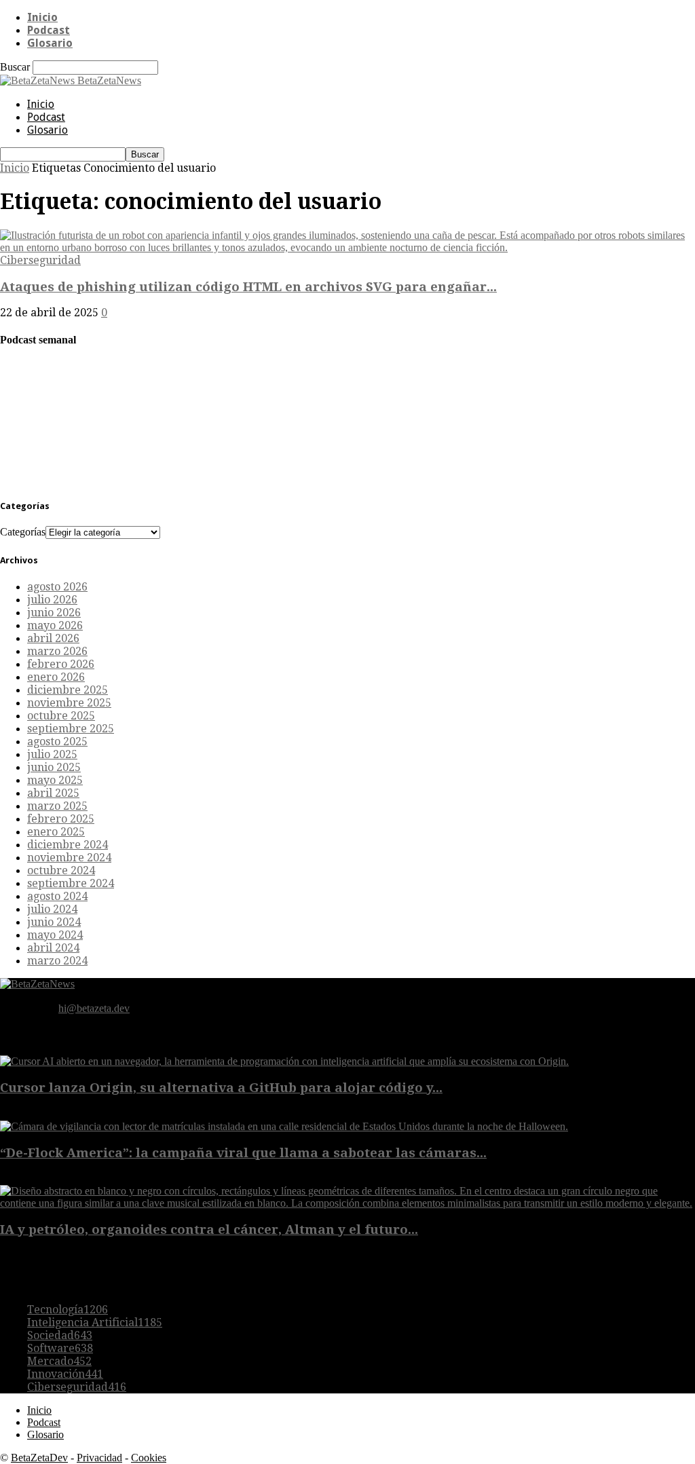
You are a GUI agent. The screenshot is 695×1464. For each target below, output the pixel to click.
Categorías (22, 532)
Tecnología (67, 1309)
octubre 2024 (61, 870)
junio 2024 (54, 922)
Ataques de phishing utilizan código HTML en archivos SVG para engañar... (248, 287)
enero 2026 (56, 677)
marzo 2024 (57, 960)
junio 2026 (54, 612)
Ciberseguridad (40, 260)
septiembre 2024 (70, 883)
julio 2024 (52, 909)
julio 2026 (52, 599)
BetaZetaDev (39, 1457)
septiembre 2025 (70, 728)
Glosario (50, 43)
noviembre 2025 (69, 702)
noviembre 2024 (69, 857)
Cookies (148, 1457)
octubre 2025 (61, 715)
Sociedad (59, 1335)
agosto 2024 (57, 896)
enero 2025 (56, 831)
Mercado (59, 1361)
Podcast (48, 30)
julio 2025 (52, 754)
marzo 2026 (57, 651)
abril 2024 (53, 947)
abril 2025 (53, 793)
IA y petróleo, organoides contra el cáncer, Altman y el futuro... (209, 1229)
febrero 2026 (60, 664)
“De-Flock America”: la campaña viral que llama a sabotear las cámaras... (243, 1153)
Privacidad (99, 1457)
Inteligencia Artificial (94, 1322)
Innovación (65, 1374)
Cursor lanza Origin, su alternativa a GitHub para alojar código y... (221, 1088)
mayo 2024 (55, 934)
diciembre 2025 (67, 689)
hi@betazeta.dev (94, 1008)
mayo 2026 (55, 625)
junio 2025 (54, 767)
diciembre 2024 (67, 844)
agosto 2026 (57, 586)
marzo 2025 (57, 806)
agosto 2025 (57, 741)
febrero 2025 (60, 818)
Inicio (42, 17)
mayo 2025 (55, 780)
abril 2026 (53, 638)
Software (60, 1348)
